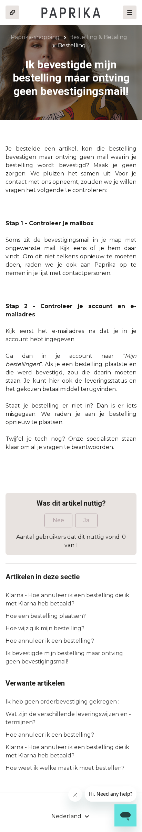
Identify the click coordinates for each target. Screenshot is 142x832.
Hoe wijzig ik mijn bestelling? (45, 628)
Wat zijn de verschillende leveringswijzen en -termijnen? (68, 718)
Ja (86, 520)
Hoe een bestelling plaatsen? (46, 616)
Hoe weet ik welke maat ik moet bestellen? (65, 768)
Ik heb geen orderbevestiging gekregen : (62, 701)
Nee (58, 520)
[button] (129, 12)
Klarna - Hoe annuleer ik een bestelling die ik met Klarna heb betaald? (67, 599)
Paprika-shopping (35, 37)
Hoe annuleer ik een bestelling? (50, 641)
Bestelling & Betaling (98, 37)
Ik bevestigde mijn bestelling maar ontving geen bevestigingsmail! (64, 657)
